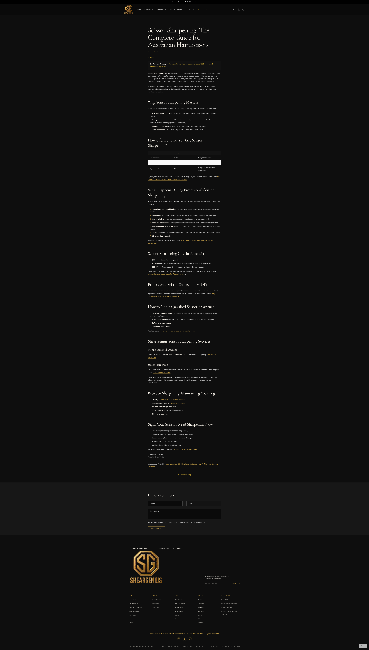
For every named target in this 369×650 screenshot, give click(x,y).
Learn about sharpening (161, 372)
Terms (170, 647)
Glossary (177, 615)
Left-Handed (132, 615)
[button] (148, 9)
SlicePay (200, 622)
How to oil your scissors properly (173, 400)
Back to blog (186, 475)
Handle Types (179, 607)
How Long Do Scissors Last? (192, 464)
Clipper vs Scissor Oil (172, 464)
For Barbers (155, 603)
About (200, 600)
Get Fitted (201, 603)
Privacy (163, 647)
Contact (200, 615)
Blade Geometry (180, 603)
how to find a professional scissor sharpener (178, 331)
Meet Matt (201, 611)
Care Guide (155, 607)
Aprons (131, 622)
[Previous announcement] (124, 2)
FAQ (199, 619)
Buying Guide (179, 611)
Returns (177, 647)
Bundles (131, 619)
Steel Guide (178, 600)
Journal (177, 619)
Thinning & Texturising (136, 607)
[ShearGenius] (146, 567)
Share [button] (152, 57)
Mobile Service (156, 600)
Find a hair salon (196, 647)
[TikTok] (190, 639)
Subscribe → (235, 583)
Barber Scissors (133, 603)
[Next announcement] (244, 2)
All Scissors (132, 600)
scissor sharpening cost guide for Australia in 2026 (166, 274)
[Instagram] (179, 639)
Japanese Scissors (134, 611)
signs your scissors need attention (186, 449)
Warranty (201, 607)
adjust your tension (178, 403)
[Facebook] (184, 639)
